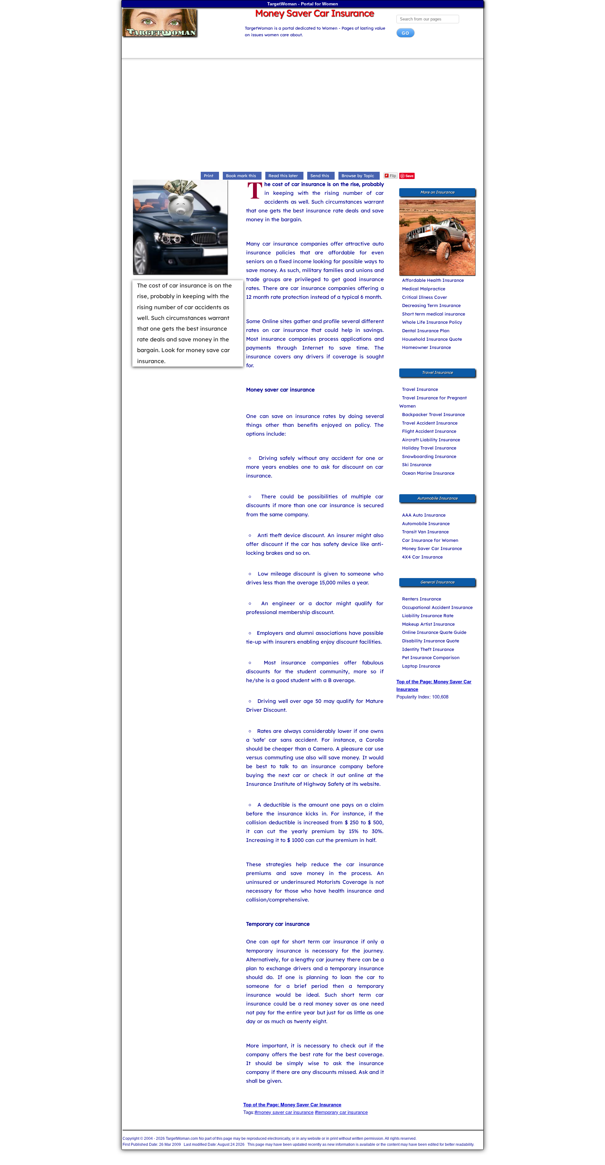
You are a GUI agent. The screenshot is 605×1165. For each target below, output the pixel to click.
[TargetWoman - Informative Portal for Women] (177, 22)
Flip (393, 175)
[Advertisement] (302, 116)
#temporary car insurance (341, 1112)
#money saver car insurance (284, 1112)
